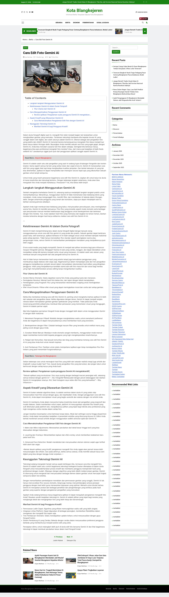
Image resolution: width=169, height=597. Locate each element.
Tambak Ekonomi (118, 330)
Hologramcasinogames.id (121, 243)
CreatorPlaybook (117, 271)
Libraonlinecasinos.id (119, 261)
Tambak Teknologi (118, 332)
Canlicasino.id (117, 189)
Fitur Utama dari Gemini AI (44, 109)
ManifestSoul (116, 276)
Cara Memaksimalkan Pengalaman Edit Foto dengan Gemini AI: (59, 121)
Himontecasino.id (118, 245)
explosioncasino (117, 238)
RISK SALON (116, 355)
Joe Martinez (28, 57)
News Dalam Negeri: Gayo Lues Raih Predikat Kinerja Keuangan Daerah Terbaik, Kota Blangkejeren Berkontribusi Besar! (128, 92)
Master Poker (116, 198)
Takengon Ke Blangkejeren (45, 356)
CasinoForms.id (117, 191)
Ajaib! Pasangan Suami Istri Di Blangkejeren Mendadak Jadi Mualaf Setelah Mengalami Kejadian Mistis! (49, 558)
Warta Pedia (116, 184)
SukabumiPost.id (118, 344)
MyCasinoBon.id (117, 193)
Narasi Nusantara (118, 179)
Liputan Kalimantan (119, 334)
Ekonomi (76, 22)
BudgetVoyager (117, 273)
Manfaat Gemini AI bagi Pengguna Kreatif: (51, 126)
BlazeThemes (51, 589)
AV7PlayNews (116, 318)
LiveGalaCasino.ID (118, 214)
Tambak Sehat (117, 325)
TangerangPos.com (118, 304)
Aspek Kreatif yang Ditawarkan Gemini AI (46, 118)
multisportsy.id (117, 346)
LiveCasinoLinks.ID (118, 219)
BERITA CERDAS (117, 177)
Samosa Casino (117, 280)
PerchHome (116, 301)
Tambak (115, 370)
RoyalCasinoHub (117, 278)
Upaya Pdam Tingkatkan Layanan (90, 570)
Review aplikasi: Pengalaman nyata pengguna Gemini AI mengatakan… (62, 115)
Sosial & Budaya (103, 22)
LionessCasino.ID (118, 217)
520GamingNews (118, 311)
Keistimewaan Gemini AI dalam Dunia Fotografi (48, 106)
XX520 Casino (117, 306)
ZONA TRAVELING (118, 353)
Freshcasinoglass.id (119, 254)
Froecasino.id (116, 250)
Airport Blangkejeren (43, 158)
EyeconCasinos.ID (118, 226)
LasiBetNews (116, 320)
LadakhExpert (116, 363)
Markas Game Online (119, 212)
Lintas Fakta (116, 186)
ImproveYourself (117, 292)
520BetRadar (116, 313)
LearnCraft (115, 269)
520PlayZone (116, 308)
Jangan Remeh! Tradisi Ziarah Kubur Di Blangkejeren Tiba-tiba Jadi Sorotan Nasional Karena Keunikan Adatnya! (98, 1)
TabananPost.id (117, 285)
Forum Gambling (118, 196)
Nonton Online (117, 348)
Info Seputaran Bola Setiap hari (122, 339)
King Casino (116, 222)
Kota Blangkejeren (84, 10)
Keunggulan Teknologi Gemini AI (43, 124)
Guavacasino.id (117, 247)
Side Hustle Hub (117, 360)
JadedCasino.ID (117, 224)
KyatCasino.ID (117, 264)
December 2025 (118, 155)
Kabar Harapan (117, 182)
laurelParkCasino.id (118, 210)
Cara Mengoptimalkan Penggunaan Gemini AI (48, 112)
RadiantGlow (116, 294)
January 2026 (117, 151)
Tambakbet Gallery (118, 374)
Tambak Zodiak (117, 327)
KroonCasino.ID (117, 266)
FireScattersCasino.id (119, 203)
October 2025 (117, 163)
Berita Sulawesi (117, 337)
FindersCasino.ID (118, 229)
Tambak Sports (117, 372)
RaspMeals (116, 299)
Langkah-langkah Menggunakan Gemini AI (47, 103)
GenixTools (116, 297)
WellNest (115, 365)
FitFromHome (116, 323)
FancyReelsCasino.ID (119, 236)
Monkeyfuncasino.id (119, 259)
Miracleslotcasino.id (119, 240)
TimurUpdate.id (117, 290)
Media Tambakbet (118, 377)
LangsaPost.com (118, 358)
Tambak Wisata (117, 351)
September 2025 (118, 167)
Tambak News (117, 367)
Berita (67, 22)
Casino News (116, 205)
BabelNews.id (116, 287)
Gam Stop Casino (118, 252)
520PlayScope (117, 316)
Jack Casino (116, 233)
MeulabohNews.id (118, 283)
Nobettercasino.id (118, 257)
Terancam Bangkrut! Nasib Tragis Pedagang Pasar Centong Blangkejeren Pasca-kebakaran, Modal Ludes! (53, 30)
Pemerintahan (88, 22)
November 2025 (118, 159)
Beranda (59, 22)
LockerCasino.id (117, 207)
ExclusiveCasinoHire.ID (120, 231)
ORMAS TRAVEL (117, 341)
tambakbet (116, 390)
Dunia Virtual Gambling (120, 200)
